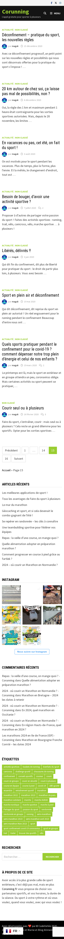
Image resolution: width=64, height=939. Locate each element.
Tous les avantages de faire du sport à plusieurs (31, 499)
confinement (9, 776)
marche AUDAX (41, 800)
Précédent (11, 450)
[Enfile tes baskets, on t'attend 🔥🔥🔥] (11, 594)
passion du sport (30, 809)
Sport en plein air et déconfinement (30, 295)
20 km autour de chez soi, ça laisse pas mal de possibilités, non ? (30, 91)
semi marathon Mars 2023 (15, 823)
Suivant (18, 458)
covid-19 (42, 785)
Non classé (21, 29)
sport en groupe (50, 828)
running (30, 814)
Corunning (15, 11)
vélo (41, 833)
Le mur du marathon (14, 505)
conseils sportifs (25, 776)
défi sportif (54, 785)
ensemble (8, 790)
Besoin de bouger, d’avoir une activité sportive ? (25, 199)
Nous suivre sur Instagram (32, 651)
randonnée (46, 809)
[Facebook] (52, 3)
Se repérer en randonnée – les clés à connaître (30, 521)
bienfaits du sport (51, 766)
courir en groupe (11, 781)
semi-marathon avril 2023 (37, 819)
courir (49, 776)
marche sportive (30, 804)
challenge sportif (22, 771)
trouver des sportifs (27, 833)
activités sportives (11, 766)
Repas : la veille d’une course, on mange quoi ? (30, 538)
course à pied (28, 785)
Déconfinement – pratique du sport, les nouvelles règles (31, 37)
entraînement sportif (25, 790)
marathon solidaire (12, 800)
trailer (13, 833)
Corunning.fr (9, 889)
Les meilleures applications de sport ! (25, 493)
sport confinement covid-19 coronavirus (22, 828)
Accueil (6, 470)
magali (15, 46)
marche (27, 800)
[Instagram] (60, 3)
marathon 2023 (28, 795)
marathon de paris (47, 795)
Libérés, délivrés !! (16, 250)
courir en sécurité (29, 781)
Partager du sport (11, 809)
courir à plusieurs (48, 781)
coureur (39, 776)
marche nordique (11, 804)
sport (32, 823)
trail (5, 833)
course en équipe (11, 785)
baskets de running (31, 766)
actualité (7, 29)
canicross (8, 771)
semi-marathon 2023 (13, 819)
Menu (57, 13)
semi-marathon (44, 814)
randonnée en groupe (13, 814)
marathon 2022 (11, 795)
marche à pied (47, 804)
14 (43, 450)
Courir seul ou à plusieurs (23, 408)
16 (6, 458)
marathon (41, 790)
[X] (56, 3)
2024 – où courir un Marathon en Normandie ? (30, 565)
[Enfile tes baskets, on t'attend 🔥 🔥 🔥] (32, 594)
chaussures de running (44, 771)
